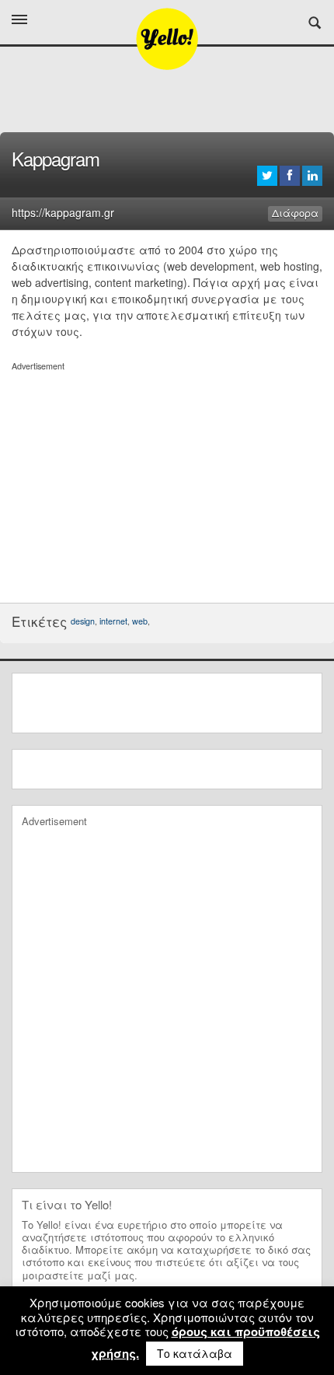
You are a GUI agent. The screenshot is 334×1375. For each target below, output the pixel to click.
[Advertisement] (167, 481)
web (140, 621)
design (83, 621)
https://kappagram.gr (63, 212)
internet (113, 621)
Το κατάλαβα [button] (194, 1353)
